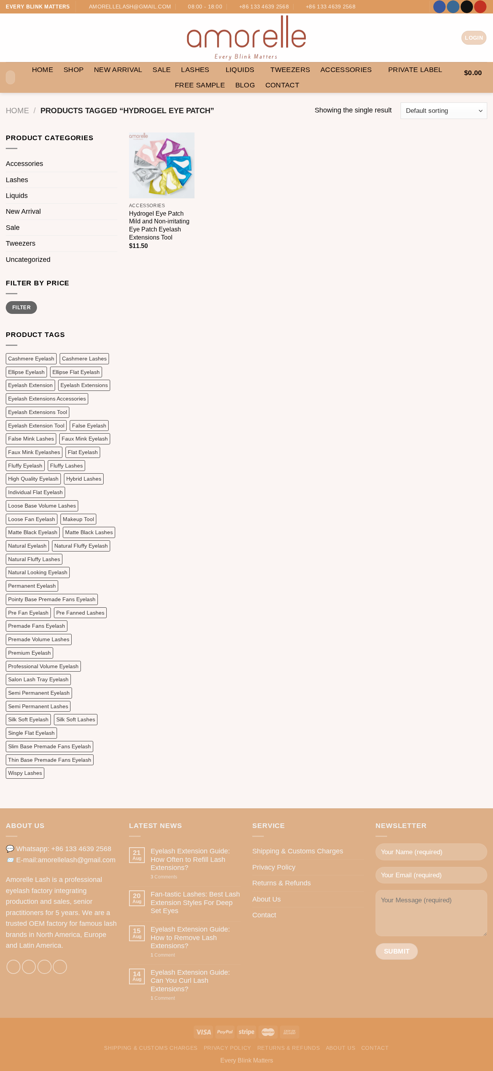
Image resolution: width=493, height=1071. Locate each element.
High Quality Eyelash (33, 479)
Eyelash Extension (30, 385)
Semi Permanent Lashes (38, 706)
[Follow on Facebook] (439, 6)
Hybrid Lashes (83, 479)
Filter (21, 307)
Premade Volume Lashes (38, 639)
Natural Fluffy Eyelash (81, 546)
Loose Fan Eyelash (31, 519)
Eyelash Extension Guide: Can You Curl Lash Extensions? (190, 981)
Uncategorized (28, 259)
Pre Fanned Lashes (80, 613)
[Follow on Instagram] (453, 6)
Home (17, 110)
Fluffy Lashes (66, 466)
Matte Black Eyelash (32, 532)
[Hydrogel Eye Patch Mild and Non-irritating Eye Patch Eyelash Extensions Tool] (162, 165)
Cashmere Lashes (84, 358)
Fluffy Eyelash (25, 466)
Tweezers (290, 70)
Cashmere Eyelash (31, 358)
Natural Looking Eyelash (37, 572)
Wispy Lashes (25, 773)
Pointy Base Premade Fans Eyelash (52, 599)
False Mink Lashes (31, 439)
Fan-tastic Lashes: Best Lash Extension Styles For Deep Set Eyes (195, 902)
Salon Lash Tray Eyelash (38, 679)
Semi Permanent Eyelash (39, 693)
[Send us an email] (467, 6)
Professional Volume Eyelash (43, 666)
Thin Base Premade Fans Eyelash (49, 760)
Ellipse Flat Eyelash (76, 372)
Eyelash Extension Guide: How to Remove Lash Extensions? (190, 937)
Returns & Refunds (281, 883)
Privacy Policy (273, 867)
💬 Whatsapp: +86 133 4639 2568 (58, 849)
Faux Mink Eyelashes (34, 452)
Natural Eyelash (27, 546)
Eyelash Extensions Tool (37, 412)
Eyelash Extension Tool (36, 425)
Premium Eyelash (29, 653)
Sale (162, 70)
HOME (42, 70)
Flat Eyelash (83, 452)
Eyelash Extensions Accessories (47, 399)
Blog (245, 85)
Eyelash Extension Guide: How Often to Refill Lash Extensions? (190, 859)
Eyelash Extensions (84, 385)
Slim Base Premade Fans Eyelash (49, 746)
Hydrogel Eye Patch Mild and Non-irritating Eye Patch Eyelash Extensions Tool (159, 225)
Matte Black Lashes (89, 532)
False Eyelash (89, 425)
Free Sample (200, 85)
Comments (164, 877)
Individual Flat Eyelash (35, 492)
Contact (282, 85)
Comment (163, 955)
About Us (266, 899)
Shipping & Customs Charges (297, 851)
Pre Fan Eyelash (28, 613)
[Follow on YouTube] (480, 6)
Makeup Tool (78, 519)
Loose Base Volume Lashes (42, 506)
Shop (74, 70)
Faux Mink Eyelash (85, 439)
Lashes (195, 70)
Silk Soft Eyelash (28, 719)
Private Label (415, 70)
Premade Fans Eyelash (36, 626)
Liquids (240, 70)
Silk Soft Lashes (75, 719)
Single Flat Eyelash (31, 733)
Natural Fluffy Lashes (34, 559)
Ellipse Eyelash (26, 372)
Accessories (346, 70)
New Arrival (118, 70)
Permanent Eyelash (32, 586)
